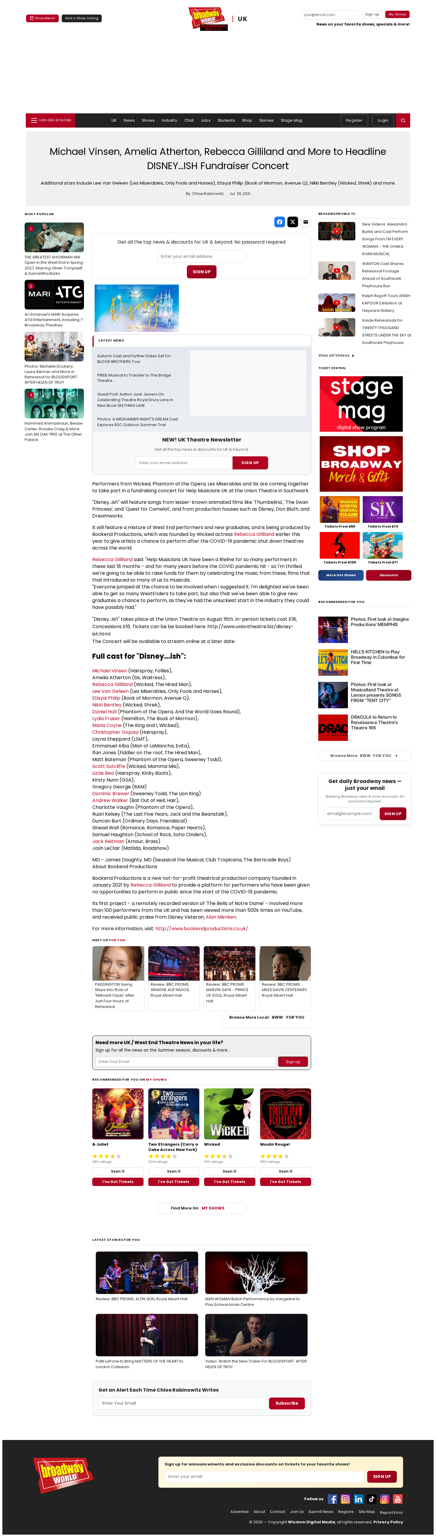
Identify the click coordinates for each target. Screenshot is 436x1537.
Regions (346, 1511)
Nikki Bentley (107, 704)
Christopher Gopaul (115, 732)
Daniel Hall (104, 711)
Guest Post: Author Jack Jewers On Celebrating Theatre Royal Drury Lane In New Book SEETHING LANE (135, 400)
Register (354, 120)
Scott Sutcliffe (108, 766)
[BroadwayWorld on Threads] (384, 1499)
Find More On (198, 1208)
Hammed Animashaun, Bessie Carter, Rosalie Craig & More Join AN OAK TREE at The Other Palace (54, 417)
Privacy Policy (388, 1522)
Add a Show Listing (81, 18)
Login (383, 120)
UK (243, 19)
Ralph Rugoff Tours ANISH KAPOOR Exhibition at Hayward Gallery (386, 303)
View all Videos (334, 355)
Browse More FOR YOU (360, 755)
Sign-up (372, 14)
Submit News (320, 1511)
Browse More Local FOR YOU (266, 1017)
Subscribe (287, 1403)
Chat (189, 120)
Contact (277, 1511)
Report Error (391, 1512)
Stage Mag (291, 120)
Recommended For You (341, 602)
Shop (247, 120)
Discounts (389, 575)
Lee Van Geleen (110, 691)
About (259, 1511)
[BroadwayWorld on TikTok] (371, 1499)
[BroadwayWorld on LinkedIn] (358, 1499)
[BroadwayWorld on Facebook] (332, 1499)
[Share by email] (305, 222)
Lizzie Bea (103, 773)
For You (117, 940)
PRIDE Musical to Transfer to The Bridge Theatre (134, 378)
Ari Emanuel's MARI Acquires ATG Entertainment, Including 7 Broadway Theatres (53, 305)
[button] (403, 120)
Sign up (393, 814)
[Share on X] (292, 222)
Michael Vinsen (109, 670)
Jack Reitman (108, 841)
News (129, 120)
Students (226, 120)
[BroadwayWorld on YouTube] (397, 1499)
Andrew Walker (110, 800)
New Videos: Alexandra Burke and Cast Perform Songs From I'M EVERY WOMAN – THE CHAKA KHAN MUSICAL (385, 239)
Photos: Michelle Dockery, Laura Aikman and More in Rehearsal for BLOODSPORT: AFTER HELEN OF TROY (51, 360)
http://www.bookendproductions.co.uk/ (201, 928)
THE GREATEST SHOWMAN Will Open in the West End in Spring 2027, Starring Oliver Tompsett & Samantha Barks (54, 251)
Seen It (118, 1171)
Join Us (297, 1511)
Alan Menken (221, 917)
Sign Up (202, 272)
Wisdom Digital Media (311, 1522)
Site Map (367, 1511)
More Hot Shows (341, 575)
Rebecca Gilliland (254, 534)
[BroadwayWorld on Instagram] (345, 1499)
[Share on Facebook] (279, 222)
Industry (169, 120)
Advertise (239, 1511)
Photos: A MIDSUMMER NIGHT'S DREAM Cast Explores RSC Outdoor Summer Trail (138, 422)
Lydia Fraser (106, 718)
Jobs (206, 120)
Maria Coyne (107, 725)
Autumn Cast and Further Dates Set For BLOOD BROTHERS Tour (134, 358)
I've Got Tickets (117, 1181)
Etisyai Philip (106, 698)
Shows (148, 120)
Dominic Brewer (110, 793)
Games (266, 120)
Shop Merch (45, 18)
